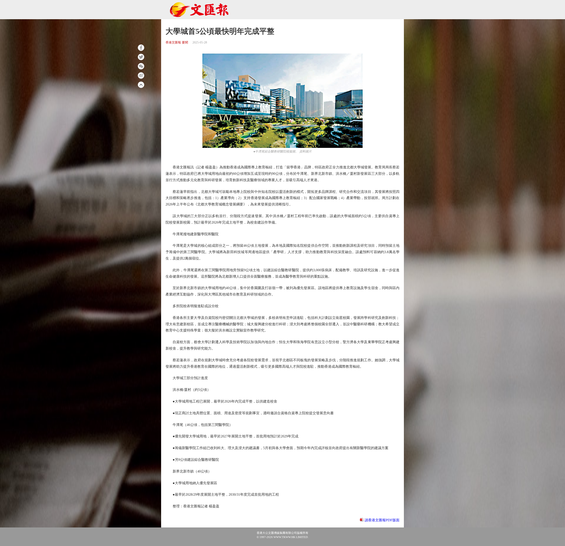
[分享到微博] (141, 75)
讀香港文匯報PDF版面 (382, 520)
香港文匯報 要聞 (177, 42)
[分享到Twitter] (141, 57)
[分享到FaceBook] (141, 47)
